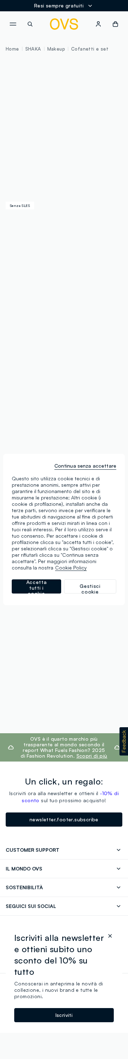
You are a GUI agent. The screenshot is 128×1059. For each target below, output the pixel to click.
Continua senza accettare (85, 466)
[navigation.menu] (13, 24)
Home (12, 49)
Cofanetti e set (89, 49)
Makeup (56, 49)
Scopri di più (91, 756)
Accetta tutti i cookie (36, 586)
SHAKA (33, 49)
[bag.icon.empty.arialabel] (115, 24)
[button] (123, 741)
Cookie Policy (71, 568)
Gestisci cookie (90, 588)
